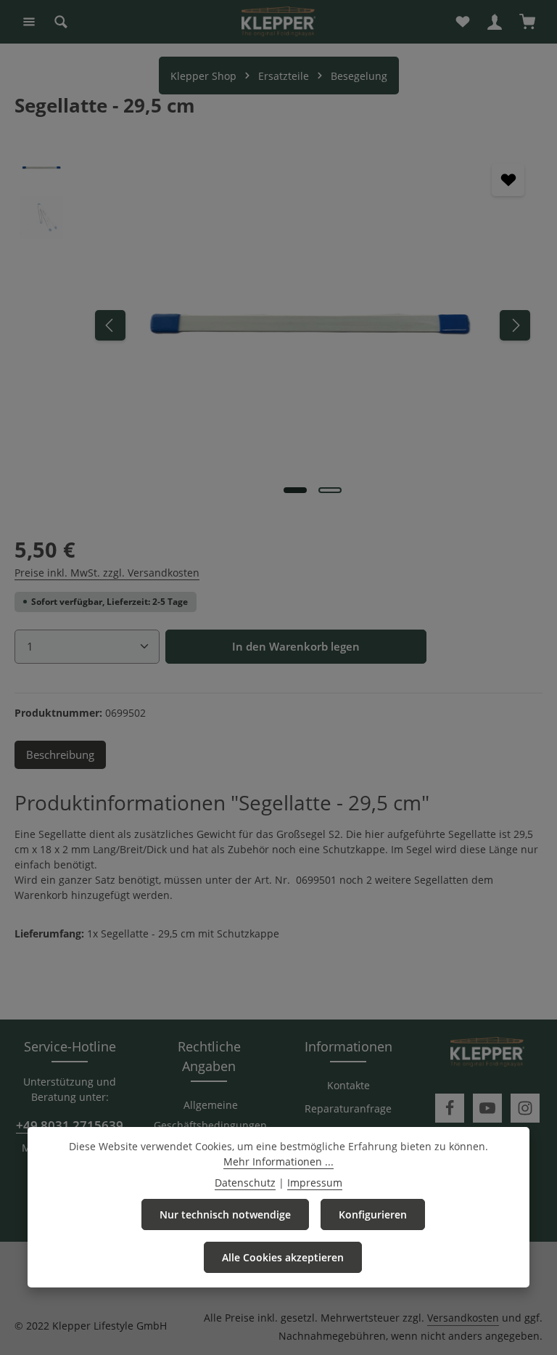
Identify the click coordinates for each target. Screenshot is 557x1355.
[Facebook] (449, 1108)
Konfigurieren (373, 1214)
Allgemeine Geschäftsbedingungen (210, 1115)
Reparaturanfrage (348, 1108)
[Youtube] (487, 1108)
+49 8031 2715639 (69, 1125)
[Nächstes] (515, 325)
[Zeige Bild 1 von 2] (295, 490)
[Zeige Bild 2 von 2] (330, 490)
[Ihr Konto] (494, 21)
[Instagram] (525, 1108)
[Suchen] (60, 21)
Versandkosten (463, 1318)
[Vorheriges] (110, 325)
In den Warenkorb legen (296, 646)
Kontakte (348, 1085)
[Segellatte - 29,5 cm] (312, 325)
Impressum (314, 1182)
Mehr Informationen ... (278, 1161)
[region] (278, 325)
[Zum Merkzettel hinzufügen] (508, 179)
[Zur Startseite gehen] (278, 22)
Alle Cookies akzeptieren (283, 1257)
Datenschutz (245, 1182)
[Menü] (29, 21)
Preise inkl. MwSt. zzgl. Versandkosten (107, 572)
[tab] (60, 755)
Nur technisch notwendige (225, 1214)
